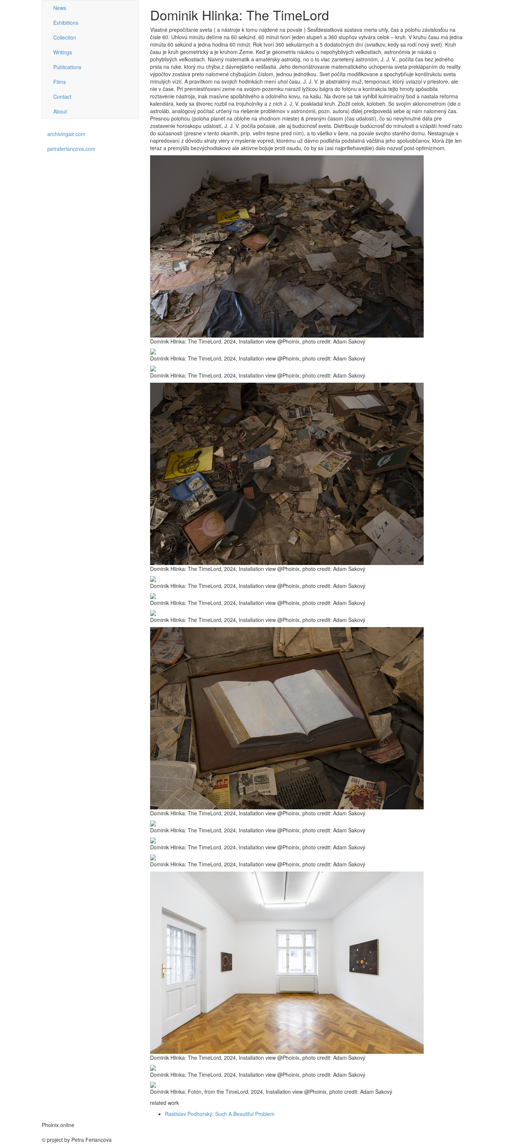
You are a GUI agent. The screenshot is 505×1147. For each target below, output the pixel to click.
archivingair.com (66, 134)
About (60, 111)
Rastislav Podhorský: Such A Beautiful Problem (220, 1113)
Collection (64, 37)
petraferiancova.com (71, 148)
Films (59, 81)
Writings (62, 52)
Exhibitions (65, 22)
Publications (67, 67)
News (59, 7)
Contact (62, 96)
